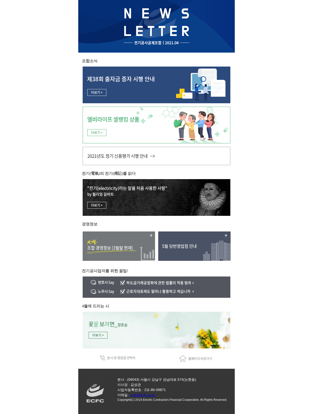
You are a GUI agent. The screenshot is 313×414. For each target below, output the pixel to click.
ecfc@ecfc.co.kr (143, 395)
